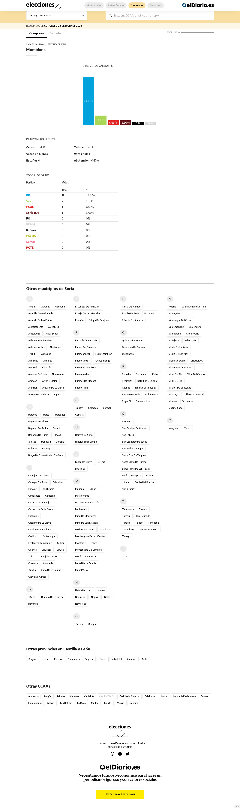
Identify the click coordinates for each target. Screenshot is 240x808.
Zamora (131, 659)
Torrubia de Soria (149, 529)
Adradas (45, 306)
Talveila (126, 516)
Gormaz (107, 408)
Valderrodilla (192, 333)
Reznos (126, 387)
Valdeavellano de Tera (194, 306)
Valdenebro (195, 326)
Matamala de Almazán (87, 502)
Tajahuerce (128, 509)
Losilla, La (80, 468)
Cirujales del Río (49, 556)
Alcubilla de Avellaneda (40, 313)
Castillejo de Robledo (39, 529)
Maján (93, 489)
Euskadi (205, 696)
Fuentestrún (81, 387)
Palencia (58, 659)
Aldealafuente (35, 326)
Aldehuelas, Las (36, 347)
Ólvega (92, 624)
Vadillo (172, 306)
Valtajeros (174, 340)
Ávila (144, 659)
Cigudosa (47, 549)
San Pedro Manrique (132, 448)
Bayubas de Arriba (38, 428)
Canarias (74, 696)
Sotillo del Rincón (144, 482)
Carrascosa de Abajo (39, 502)
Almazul (32, 367)
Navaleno (80, 597)
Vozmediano (176, 408)
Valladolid (117, 659)
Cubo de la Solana (51, 570)
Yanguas (173, 428)
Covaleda (48, 563)
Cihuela (60, 549)
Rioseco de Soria (131, 394)
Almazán (46, 367)
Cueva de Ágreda (37, 576)
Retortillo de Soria (147, 381)
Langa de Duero (83, 462)
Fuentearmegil (82, 354)
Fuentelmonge (102, 360)
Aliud (32, 354)
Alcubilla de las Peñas (40, 320)
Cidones (32, 549)
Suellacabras (128, 489)
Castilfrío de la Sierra (39, 522)
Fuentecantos (82, 360)
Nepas (94, 597)
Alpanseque (58, 374)
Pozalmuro (150, 313)
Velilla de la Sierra (178, 347)
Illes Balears (66, 703)
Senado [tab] (55, 33)
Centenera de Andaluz (40, 543)
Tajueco (143, 509)
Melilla (107, 703)
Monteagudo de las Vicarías (90, 536)
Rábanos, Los (143, 401)
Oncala (79, 624)
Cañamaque (49, 536)
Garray (79, 408)
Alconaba (60, 306)
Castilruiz (33, 536)
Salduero (126, 421)
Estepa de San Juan (99, 320)
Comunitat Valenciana (184, 696)
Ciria (32, 556)
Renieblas (127, 381)
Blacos (57, 435)
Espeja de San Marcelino (88, 313)
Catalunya (150, 696)
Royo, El (126, 401)
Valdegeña (174, 313)
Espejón (79, 320)
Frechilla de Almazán (86, 340)
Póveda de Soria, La (132, 320)
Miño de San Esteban (86, 522)
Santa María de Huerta (134, 462)
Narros (101, 590)
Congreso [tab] (36, 33)
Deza (32, 597)
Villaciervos (197, 360)
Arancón (32, 381)
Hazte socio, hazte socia (120, 794)
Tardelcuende (143, 516)
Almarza (47, 360)
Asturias (61, 696)
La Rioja (81, 703)
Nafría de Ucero (83, 590)
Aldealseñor (52, 333)
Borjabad (46, 441)
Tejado (139, 522)
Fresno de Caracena (85, 347)
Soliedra (150, 475)
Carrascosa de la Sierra (40, 509)
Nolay (107, 597)
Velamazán (190, 340)
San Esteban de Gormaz (135, 428)
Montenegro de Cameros (88, 549)
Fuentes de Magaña (85, 381)
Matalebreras (82, 495)
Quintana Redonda (132, 340)
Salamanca (74, 659)
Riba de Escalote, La (146, 387)
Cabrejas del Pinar (37, 482)
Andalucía (33, 696)
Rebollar (126, 374)
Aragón (48, 696)
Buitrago (46, 448)
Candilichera (47, 489)
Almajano (46, 354)
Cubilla (32, 570)
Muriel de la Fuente (85, 563)
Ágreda (58, 394)
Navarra (134, 703)
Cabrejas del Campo (39, 475)
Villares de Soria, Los (180, 387)
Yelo (186, 428)
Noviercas (80, 603)
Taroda (126, 522)
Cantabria (89, 696)
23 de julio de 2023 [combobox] (40, 15)
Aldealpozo (34, 333)
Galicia (50, 703)
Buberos (32, 448)
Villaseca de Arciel (194, 394)
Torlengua (153, 522)
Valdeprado (175, 333)
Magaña (79, 489)
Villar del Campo (196, 374)
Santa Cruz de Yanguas (134, 455)
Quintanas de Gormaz (133, 347)
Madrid (94, 703)
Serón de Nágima (131, 475)
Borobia (60, 441)
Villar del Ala (175, 374)
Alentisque (55, 347)
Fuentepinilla (82, 374)
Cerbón (60, 543)
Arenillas (32, 387)
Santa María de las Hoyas (136, 468)
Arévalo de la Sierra (53, 387)
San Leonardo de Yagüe (134, 441)
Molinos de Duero (84, 529)
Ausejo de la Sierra (38, 394)
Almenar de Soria (37, 374)
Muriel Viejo (81, 570)
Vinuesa (173, 401)
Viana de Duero (177, 360)
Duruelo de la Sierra (52, 597)
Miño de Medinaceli (85, 516)
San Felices (128, 435)
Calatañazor (58, 482)
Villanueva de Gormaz (181, 367)
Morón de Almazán (85, 556)
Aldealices (53, 326)
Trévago (126, 536)
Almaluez (33, 360)
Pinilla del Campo (131, 306)
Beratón (57, 428)
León (45, 659)
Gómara (79, 414)
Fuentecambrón (103, 354)
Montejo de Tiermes (86, 543)
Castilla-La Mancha (129, 696)
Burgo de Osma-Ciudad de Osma (46, 455)
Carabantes (34, 495)
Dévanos (33, 603)
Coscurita (33, 563)
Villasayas (174, 394)
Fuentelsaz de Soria (85, 367)
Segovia (89, 659)
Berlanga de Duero (38, 435)
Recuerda (141, 374)
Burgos (32, 659)
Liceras (101, 462)
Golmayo (93, 408)
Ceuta (164, 696)
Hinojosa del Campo (86, 441)
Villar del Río (175, 381)
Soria (126, 482)
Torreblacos (128, 529)
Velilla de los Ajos (178, 354)
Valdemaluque (176, 326)
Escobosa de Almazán (87, 306)
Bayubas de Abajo (38, 421)
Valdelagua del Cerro (180, 320)
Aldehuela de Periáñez (40, 340)
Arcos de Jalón (50, 381)
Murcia (120, 703)
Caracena (50, 495)
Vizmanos (187, 401)
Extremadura (35, 703)
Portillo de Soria (130, 313)
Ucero (126, 556)
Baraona (32, 414)
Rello (155, 374)
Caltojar (32, 489)
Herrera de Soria (84, 435)
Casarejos (33, 516)
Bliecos (32, 441)
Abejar (32, 306)
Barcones (60, 414)
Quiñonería (128, 354)
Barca (46, 414)
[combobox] (162, 15)
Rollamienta (151, 394)
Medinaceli (81, 509)
